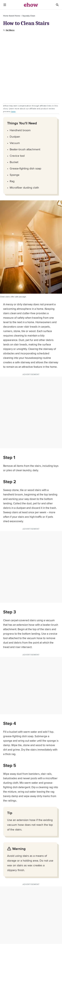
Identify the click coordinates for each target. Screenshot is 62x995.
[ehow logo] (31, 5)
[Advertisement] (31, 67)
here (13, 111)
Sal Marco (10, 30)
